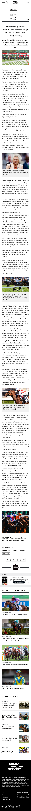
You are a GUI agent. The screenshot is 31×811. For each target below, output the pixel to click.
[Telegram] (17, 560)
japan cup (15, 550)
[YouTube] (2, 806)
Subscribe (5, 797)
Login (28, 2)
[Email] (23, 560)
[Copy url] (20, 560)
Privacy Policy (6, 799)
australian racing (6, 550)
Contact (4, 795)
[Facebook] (10, 560)
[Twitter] (7, 560)
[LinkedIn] (14, 560)
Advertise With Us (22, 792)
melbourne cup (5, 553)
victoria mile (22, 550)
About (3, 792)
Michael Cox (13, 10)
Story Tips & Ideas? (23, 795)
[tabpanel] (15, 580)
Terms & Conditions (23, 797)
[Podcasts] (19, 806)
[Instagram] (12, 806)
